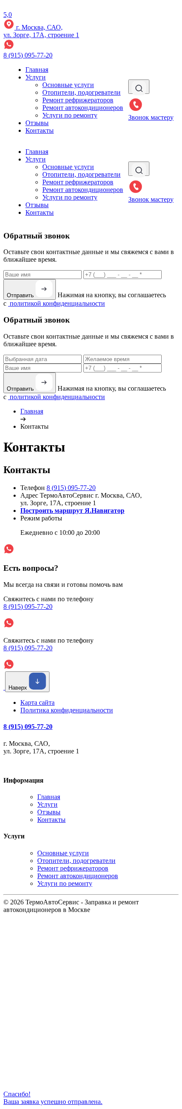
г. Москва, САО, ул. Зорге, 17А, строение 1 (41, 31)
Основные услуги (68, 84)
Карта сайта (37, 702)
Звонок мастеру (151, 117)
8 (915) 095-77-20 (27, 55)
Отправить (21, 295)
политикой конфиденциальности (56, 303)
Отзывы (37, 122)
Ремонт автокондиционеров (82, 107)
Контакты (39, 130)
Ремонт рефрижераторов (77, 100)
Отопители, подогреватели (81, 92)
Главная (36, 69)
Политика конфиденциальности (66, 710)
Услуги (35, 77)
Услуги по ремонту (69, 115)
